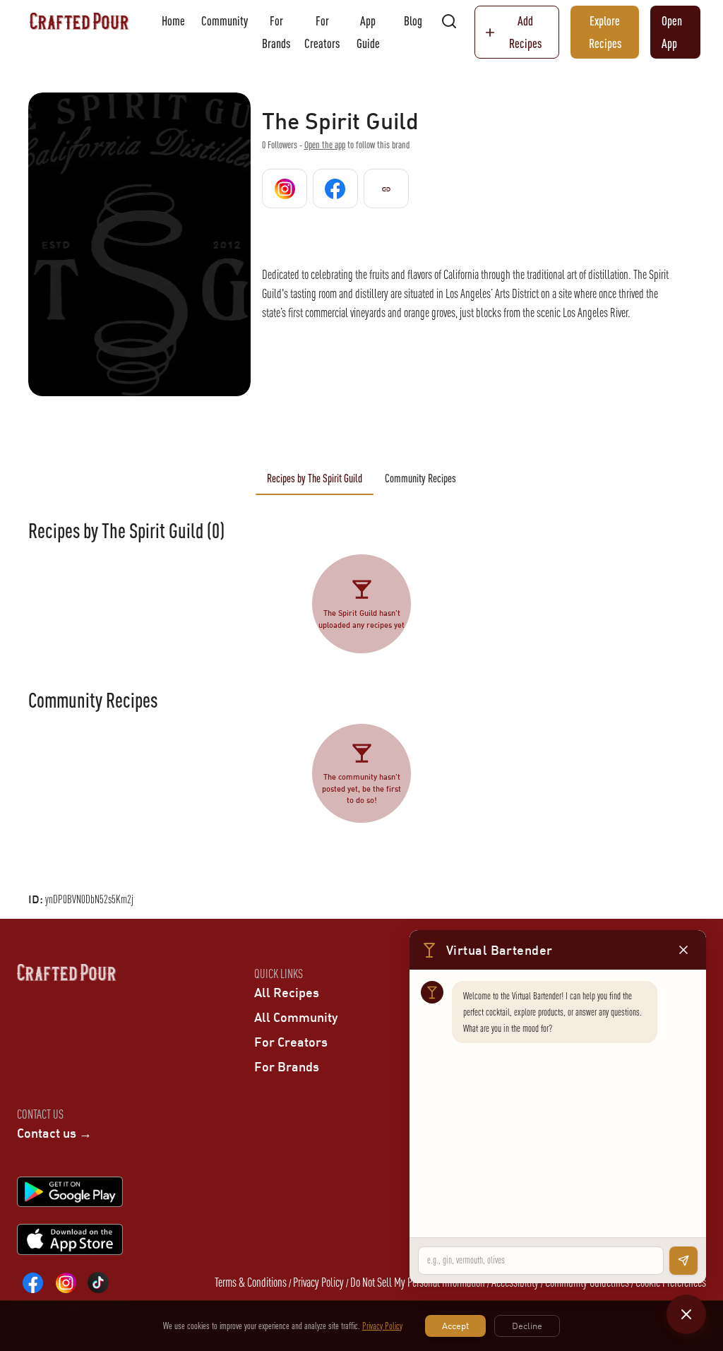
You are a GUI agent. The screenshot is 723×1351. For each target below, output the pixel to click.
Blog (413, 20)
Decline (527, 1325)
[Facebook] (33, 1282)
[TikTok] (98, 1282)
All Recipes (286, 992)
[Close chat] (686, 1314)
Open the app (324, 144)
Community (224, 20)
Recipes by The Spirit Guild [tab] (314, 478)
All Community (295, 1017)
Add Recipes (525, 32)
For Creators (322, 32)
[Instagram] (65, 1282)
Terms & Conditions (251, 1282)
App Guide (368, 32)
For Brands (276, 32)
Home (173, 20)
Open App (672, 32)
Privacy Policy (318, 1282)
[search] (449, 21)
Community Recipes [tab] (420, 478)
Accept (455, 1325)
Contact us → (54, 1133)
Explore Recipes (605, 32)
